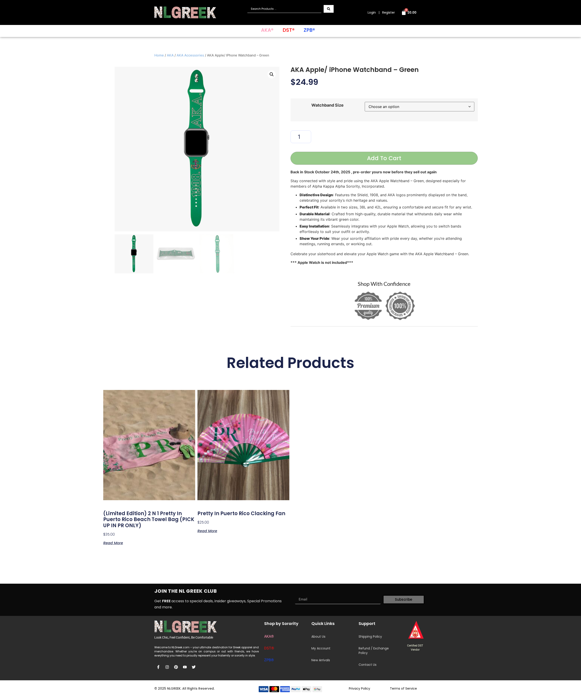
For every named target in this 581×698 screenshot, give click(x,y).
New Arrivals (320, 660)
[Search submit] (329, 9)
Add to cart (384, 158)
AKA (170, 55)
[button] (272, 74)
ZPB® (309, 30)
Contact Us (368, 664)
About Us (318, 636)
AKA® (267, 30)
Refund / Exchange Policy (374, 650)
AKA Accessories (190, 55)
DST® (289, 30)
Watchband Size (327, 105)
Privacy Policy (359, 688)
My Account (320, 648)
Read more (113, 542)
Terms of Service (403, 688)
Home (159, 55)
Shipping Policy (370, 636)
